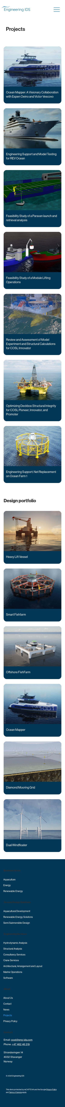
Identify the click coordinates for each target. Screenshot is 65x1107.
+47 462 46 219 (21, 1044)
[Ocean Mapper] (32, 710)
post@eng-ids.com (21, 1039)
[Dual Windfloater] (32, 825)
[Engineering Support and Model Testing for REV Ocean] (32, 136)
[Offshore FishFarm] (32, 652)
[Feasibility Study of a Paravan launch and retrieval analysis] (32, 198)
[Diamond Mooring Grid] (32, 767)
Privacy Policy (51, 1089)
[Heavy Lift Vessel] (32, 537)
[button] (56, 10)
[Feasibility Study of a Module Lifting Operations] (32, 260)
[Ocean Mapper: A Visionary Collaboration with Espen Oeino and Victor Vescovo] (32, 74)
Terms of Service (15, 1092)
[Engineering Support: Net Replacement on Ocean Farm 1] (32, 454)
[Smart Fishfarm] (32, 595)
